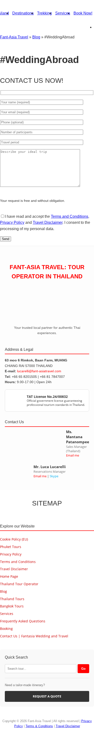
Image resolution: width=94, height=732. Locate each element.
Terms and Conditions (69, 216)
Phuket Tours (10, 546)
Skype (54, 476)
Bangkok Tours (12, 606)
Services (62, 13)
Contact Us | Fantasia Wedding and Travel (34, 636)
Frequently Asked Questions (22, 621)
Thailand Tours (12, 599)
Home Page (9, 576)
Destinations (23, 13)
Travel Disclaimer (47, 222)
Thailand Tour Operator (19, 584)
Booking (6, 628)
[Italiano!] (78, 12)
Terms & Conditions (39, 726)
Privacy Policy (12, 222)
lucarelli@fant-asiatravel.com (39, 371)
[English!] (87, 12)
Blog (36, 37)
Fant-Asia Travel (14, 37)
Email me (72, 455)
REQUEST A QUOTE (47, 696)
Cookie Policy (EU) (14, 539)
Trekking (44, 13)
